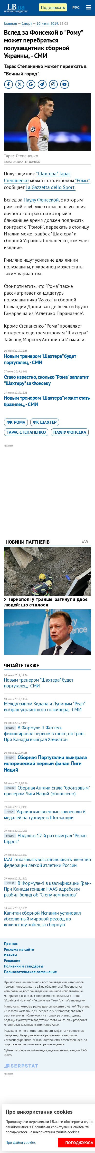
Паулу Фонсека (69, 432)
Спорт (27, 23)
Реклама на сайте (19, 949)
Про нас (11, 943)
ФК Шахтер (45, 422)
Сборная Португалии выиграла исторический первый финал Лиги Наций (45, 763)
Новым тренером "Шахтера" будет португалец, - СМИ (40, 359)
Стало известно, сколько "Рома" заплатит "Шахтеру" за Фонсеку (46, 380)
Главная (10, 23)
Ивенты (10, 954)
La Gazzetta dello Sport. (51, 187)
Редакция (12, 960)
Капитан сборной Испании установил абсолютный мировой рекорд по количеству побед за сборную (42, 919)
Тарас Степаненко (26, 432)
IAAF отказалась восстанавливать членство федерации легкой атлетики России (47, 862)
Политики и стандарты (23, 966)
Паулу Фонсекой (41, 200)
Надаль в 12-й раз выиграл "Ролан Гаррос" (45, 838)
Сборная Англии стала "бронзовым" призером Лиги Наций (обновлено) (47, 791)
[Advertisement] (47, 485)
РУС (76, 7)
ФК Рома (16, 422)
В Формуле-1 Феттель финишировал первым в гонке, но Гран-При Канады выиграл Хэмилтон (44, 733)
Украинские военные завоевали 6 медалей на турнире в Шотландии (45, 814)
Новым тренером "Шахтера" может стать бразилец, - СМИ (47, 401)
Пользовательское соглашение (30, 971)
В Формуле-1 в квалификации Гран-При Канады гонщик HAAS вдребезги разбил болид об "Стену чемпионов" (47, 889)
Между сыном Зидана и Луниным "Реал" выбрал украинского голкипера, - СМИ (44, 707)
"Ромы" (82, 180)
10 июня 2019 (47, 23)
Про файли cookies (21, 1142)
